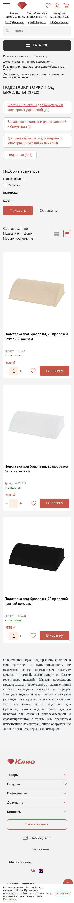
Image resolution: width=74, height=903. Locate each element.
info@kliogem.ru (40, 838)
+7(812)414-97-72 (37, 17)
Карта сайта (40, 849)
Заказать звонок (37, 824)
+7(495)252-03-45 (14, 17)
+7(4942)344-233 (59, 17)
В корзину (54, 371)
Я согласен (62, 893)
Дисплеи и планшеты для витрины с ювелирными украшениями (35, 141)
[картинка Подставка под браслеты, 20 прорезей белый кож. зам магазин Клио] (37, 423)
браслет (14, 185)
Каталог (40, 45)
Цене (28, 233)
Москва (14, 13)
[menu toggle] (6, 5)
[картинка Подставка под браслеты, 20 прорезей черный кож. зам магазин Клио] (37, 555)
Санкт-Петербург (37, 13)
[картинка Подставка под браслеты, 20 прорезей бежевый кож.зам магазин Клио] (37, 291)
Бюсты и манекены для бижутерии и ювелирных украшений (35, 107)
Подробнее (10, 899)
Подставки (20, 155)
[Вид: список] (67, 234)
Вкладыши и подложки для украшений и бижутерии (37, 124)
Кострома (59, 13)
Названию (11, 233)
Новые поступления (18, 238)
